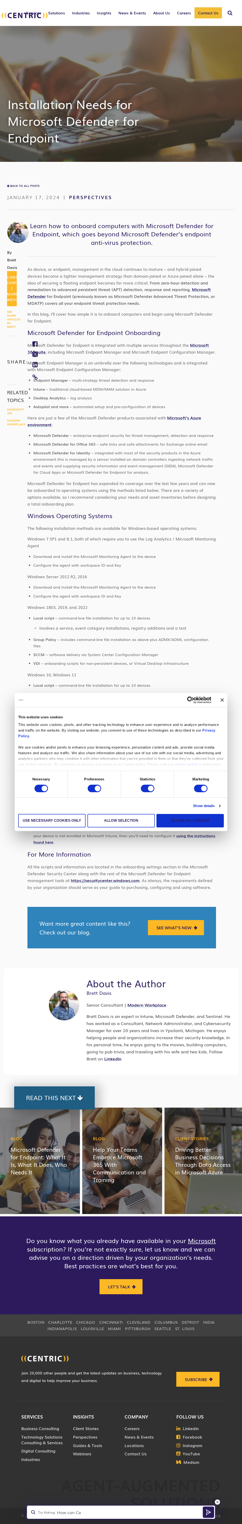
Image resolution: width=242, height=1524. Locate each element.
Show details (204, 806)
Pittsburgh (138, 1328)
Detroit (190, 1322)
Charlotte (60, 1322)
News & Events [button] (132, 13)
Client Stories (192, 1138)
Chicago (85, 1322)
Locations (134, 1445)
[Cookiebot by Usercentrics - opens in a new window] (190, 699)
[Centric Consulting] (24, 15)
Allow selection (121, 820)
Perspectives (90, 197)
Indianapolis (62, 1328)
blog (16, 1138)
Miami (114, 1328)
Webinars (82, 1454)
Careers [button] (184, 13)
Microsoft (202, 1240)
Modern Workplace (16, 422)
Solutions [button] (56, 13)
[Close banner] (222, 700)
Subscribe (196, 1379)
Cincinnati (111, 1322)
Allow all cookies (190, 820)
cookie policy (186, 764)
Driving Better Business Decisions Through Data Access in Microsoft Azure (203, 1160)
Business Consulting (40, 1428)
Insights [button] (104, 13)
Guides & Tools (87, 1445)
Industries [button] (81, 13)
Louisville (92, 1328)
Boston (35, 1322)
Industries (30, 1459)
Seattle (162, 1328)
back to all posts (24, 186)
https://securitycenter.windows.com (105, 880)
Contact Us (208, 13)
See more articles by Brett (13, 319)
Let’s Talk (119, 1287)
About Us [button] (161, 13)
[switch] (94, 788)
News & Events (139, 1437)
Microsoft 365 (15, 411)
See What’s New (173, 927)
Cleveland (139, 1322)
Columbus (166, 1322)
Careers (132, 1428)
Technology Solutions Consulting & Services (42, 1439)
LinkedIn (112, 1058)
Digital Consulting (38, 1451)
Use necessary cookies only (52, 820)
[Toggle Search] (230, 13)
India (209, 1322)
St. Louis (184, 1328)
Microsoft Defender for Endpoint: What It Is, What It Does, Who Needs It (39, 1160)
